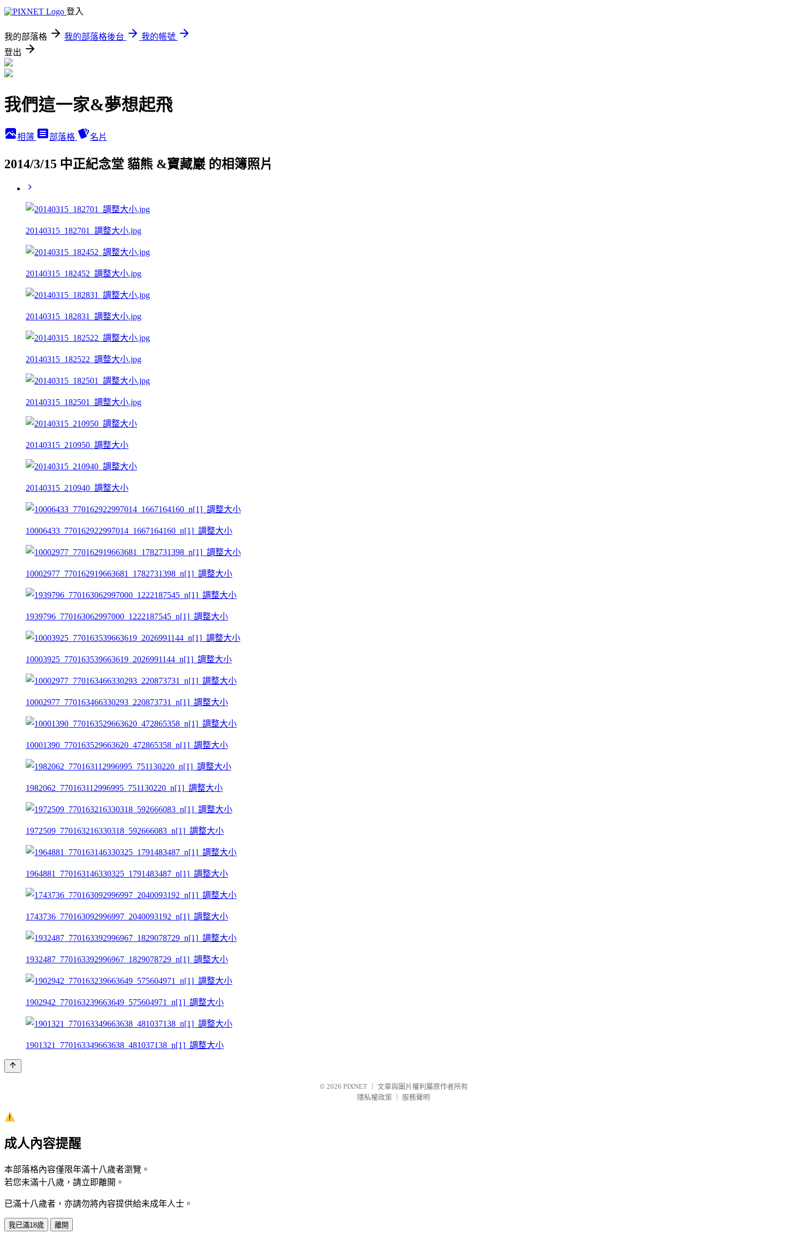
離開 (62, 1225)
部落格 (63, 136)
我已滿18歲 (26, 1225)
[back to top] (12, 1066)
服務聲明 (416, 1097)
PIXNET (355, 1086)
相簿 (26, 136)
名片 (98, 136)
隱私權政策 (374, 1097)
